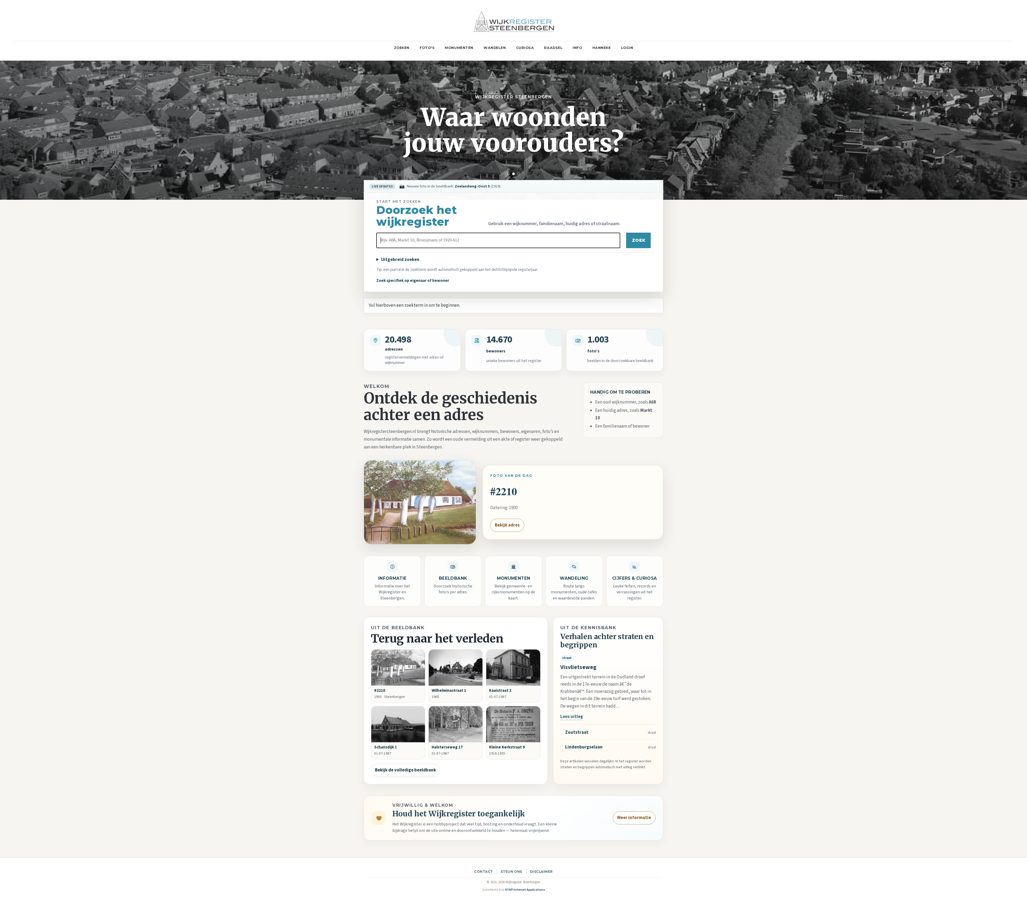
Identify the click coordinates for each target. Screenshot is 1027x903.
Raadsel (553, 48)
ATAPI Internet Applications (525, 889)
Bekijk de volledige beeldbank (405, 770)
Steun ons (511, 872)
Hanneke (601, 48)
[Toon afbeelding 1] (508, 173)
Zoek (638, 240)
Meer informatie (634, 817)
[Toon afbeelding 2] (513, 173)
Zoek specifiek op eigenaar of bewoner (412, 280)
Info (577, 48)
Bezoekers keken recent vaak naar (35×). (466, 186)
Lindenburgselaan (584, 747)
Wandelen (495, 48)
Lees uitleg (571, 716)
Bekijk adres (507, 525)
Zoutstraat (576, 732)
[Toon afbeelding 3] (518, 173)
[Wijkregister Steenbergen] (513, 20)
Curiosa (525, 48)
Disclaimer (541, 872)
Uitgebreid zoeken (400, 259)
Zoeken (401, 48)
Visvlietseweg (578, 667)
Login (627, 48)
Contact (483, 872)
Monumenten (459, 48)
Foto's (427, 48)
